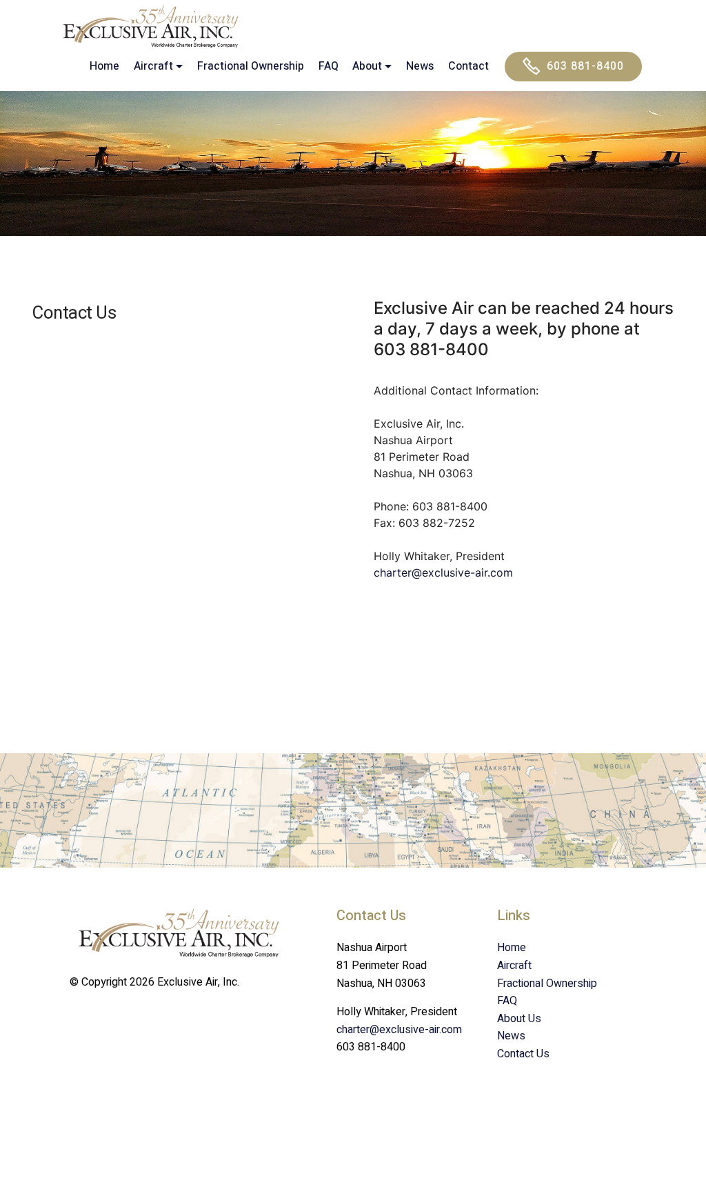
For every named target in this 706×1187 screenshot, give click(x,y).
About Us (519, 1018)
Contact (468, 66)
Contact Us (523, 1054)
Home (104, 66)
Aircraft (514, 965)
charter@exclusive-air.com (443, 572)
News (420, 66)
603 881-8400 (585, 66)
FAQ (329, 66)
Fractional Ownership (250, 66)
